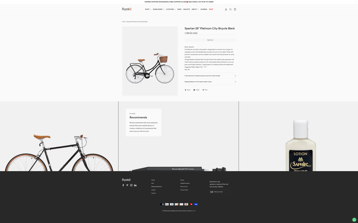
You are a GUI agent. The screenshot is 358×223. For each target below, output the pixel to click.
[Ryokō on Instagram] (131, 185)
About (153, 180)
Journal (153, 190)
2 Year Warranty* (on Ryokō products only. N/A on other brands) (202, 75)
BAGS (179, 9)
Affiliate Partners (185, 183)
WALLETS (186, 9)
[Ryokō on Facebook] (123, 185)
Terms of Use (183, 186)
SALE (211, 9)
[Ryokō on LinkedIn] (135, 185)
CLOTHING (170, 9)
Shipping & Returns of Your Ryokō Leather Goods (198, 81)
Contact (153, 193)
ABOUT (194, 9)
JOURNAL (203, 9)
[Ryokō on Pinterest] (127, 185)
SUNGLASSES (158, 9)
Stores (182, 180)
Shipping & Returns (156, 186)
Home (123, 21)
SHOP (147, 9)
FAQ (152, 183)
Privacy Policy (184, 190)
